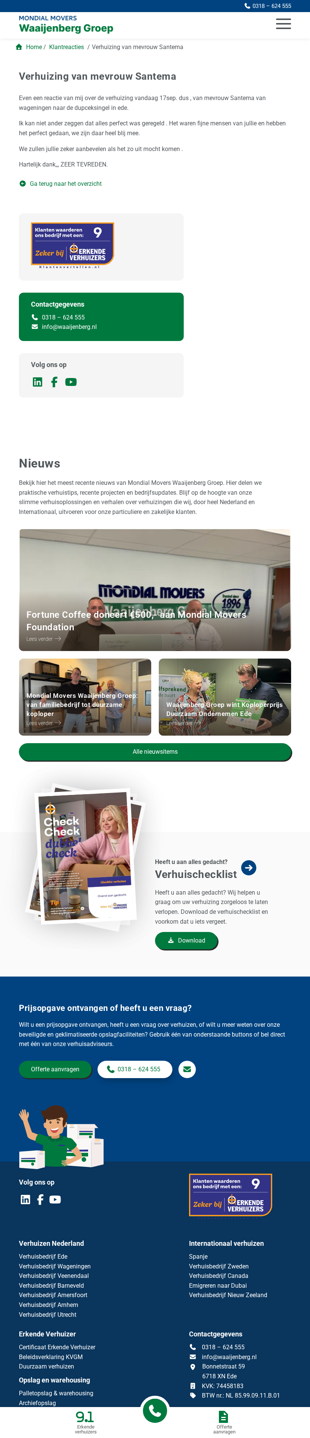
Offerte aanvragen (55, 1069)
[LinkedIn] (39, 383)
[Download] (96, 906)
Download (191, 940)
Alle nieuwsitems (155, 751)
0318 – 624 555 (62, 317)
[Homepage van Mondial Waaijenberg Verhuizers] (111, 25)
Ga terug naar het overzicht (65, 183)
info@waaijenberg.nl (69, 326)
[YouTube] (71, 383)
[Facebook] (56, 383)
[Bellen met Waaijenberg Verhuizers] (155, 1411)
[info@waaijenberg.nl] (187, 1069)
